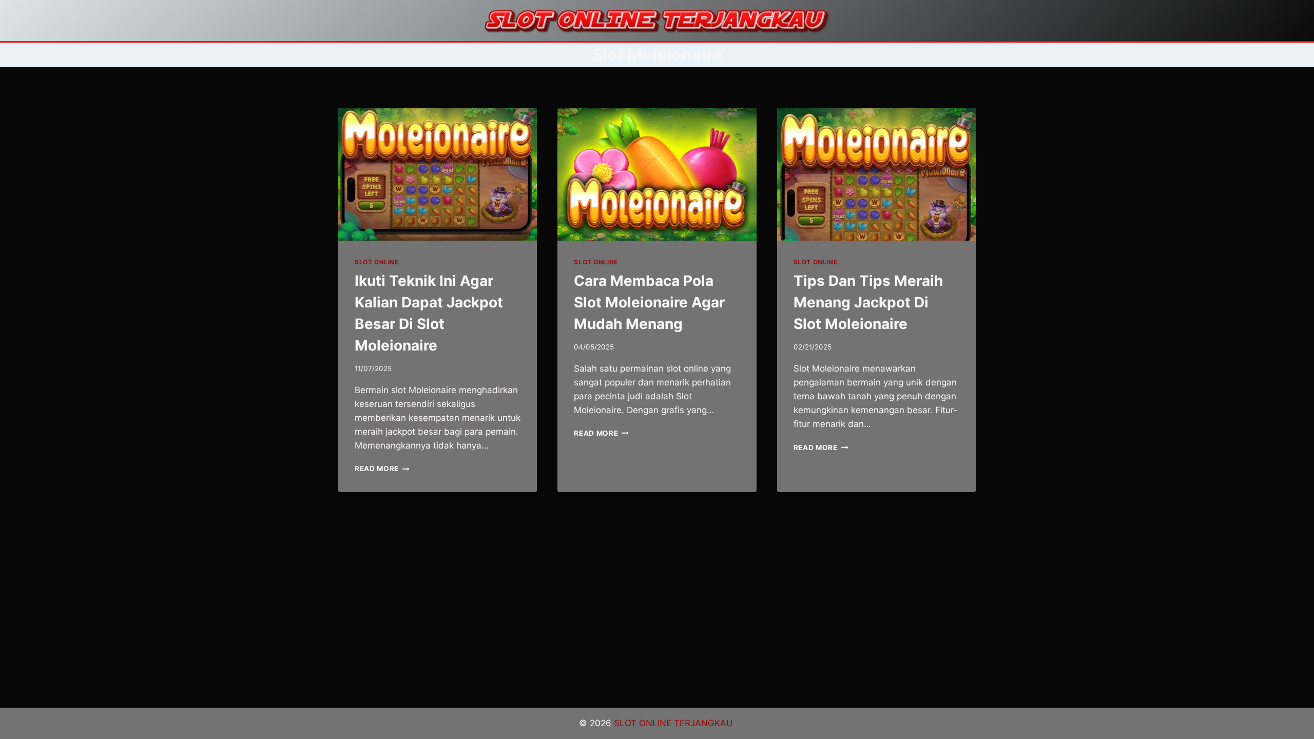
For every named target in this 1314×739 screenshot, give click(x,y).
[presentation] (437, 174)
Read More (382, 468)
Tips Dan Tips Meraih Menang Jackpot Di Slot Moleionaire (868, 302)
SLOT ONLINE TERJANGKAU (675, 723)
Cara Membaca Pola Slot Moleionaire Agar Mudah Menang (649, 302)
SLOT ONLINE (377, 262)
